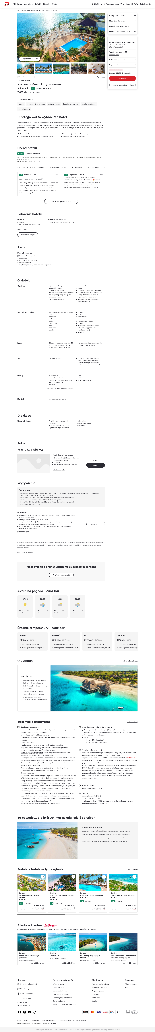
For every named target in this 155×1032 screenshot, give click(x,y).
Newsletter (96, 998)
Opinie (94, 1001)
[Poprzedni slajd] (17, 840)
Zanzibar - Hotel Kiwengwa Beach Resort (29, 876)
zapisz (102, 77)
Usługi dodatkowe (60, 991)
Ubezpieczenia (58, 987)
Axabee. (53, 1023)
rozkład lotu (114, 55)
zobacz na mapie (28, 235)
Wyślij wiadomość (62, 575)
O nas (19, 1020)
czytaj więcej (22, 130)
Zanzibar (37, 10)
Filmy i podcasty (131, 984)
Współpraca (36, 1020)
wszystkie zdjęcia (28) (30, 59)
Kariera (26, 1020)
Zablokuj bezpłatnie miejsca (122, 85)
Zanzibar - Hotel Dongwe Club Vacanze (123, 875)
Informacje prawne (79, 1020)
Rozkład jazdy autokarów (62, 998)
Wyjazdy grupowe (99, 991)
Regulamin (116, 1030)
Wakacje (20, 10)
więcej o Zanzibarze (130, 661)
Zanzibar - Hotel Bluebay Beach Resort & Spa (61, 876)
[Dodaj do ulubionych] (43, 877)
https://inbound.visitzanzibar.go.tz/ (44, 770)
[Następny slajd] (104, 167)
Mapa (27, 80)
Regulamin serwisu (48, 1020)
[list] (28, 159)
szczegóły (127, 73)
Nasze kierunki (28, 10)
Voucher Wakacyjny (99, 987)
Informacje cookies (64, 1020)
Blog (126, 987)
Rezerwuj (122, 78)
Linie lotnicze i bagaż (61, 994)
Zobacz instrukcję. (27, 742)
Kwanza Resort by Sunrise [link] (49, 10)
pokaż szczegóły (59, 470)
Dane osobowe (59, 1001)
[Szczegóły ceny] (39, 92)
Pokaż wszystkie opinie (61, 201)
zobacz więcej (132, 722)
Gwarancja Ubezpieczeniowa (64, 1004)
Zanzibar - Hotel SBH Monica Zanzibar (92, 875)
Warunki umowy (59, 984)
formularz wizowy (49, 750)
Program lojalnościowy (100, 984)
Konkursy (95, 994)
